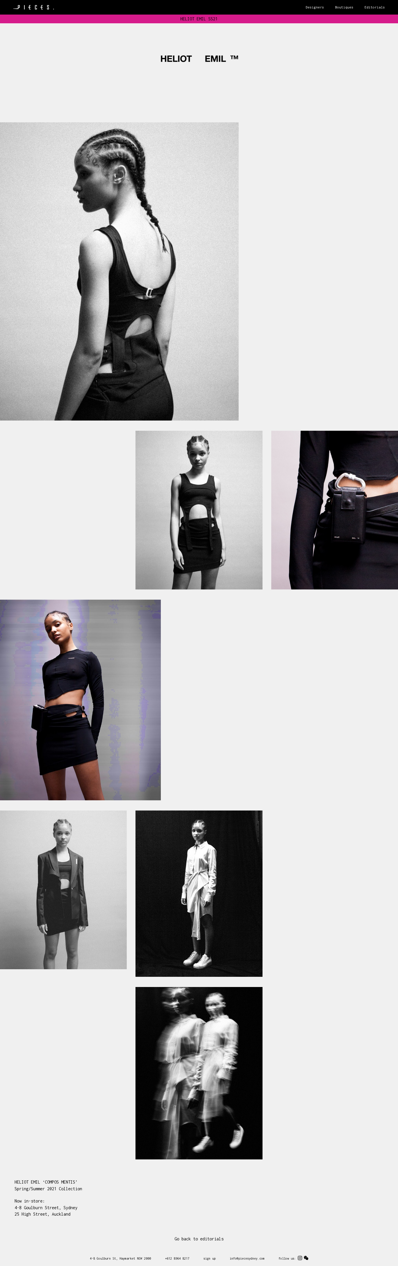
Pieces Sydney (33, 7)
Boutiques (344, 7)
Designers (315, 7)
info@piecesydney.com (247, 1258)
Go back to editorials (199, 1238)
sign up (209, 1258)
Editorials (374, 7)
